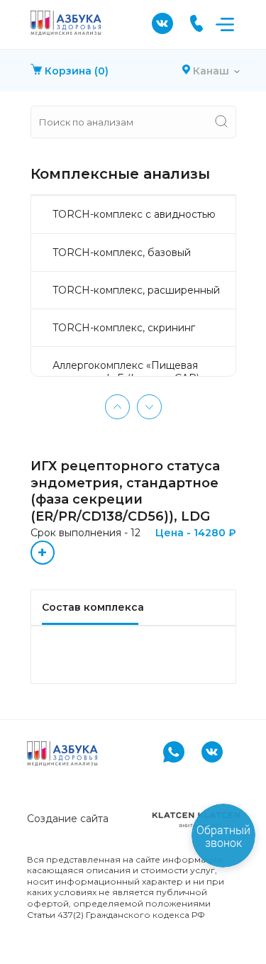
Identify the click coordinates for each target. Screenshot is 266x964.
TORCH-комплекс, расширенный (136, 290)
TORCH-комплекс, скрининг (123, 327)
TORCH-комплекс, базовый (121, 252)
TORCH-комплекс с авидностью (134, 214)
